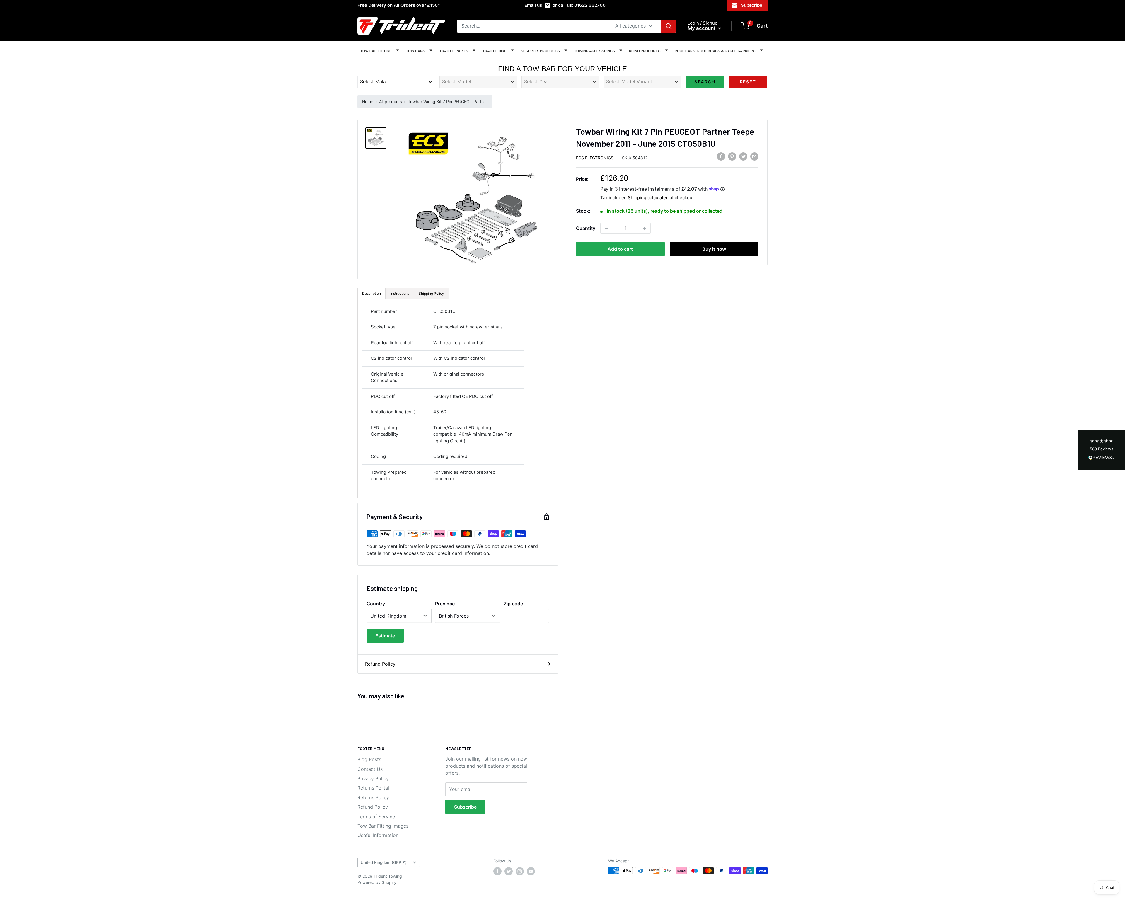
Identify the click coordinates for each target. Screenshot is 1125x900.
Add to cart (620, 249)
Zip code (513, 603)
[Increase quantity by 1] (644, 228)
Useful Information (377, 835)
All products (390, 101)
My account (702, 28)
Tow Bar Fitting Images (382, 826)
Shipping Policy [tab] (431, 293)
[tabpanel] (457, 398)
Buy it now (714, 249)
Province (445, 603)
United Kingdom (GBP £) (384, 862)
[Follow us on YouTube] (531, 871)
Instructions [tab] (399, 293)
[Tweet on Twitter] (743, 156)
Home (367, 101)
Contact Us (370, 769)
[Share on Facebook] (721, 156)
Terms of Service (376, 816)
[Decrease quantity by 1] (607, 228)
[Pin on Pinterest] (732, 156)
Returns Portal (373, 788)
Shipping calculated (648, 197)
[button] (1101, 450)
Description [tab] (371, 293)
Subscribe (751, 5)
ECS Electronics (594, 157)
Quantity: (586, 228)
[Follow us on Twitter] (508, 871)
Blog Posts (369, 759)
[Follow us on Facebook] (497, 871)
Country (376, 603)
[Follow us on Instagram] (520, 871)
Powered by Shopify (376, 882)
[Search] (668, 26)
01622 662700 (590, 5)
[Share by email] (754, 156)
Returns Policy (373, 797)
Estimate (385, 636)
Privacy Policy (373, 778)
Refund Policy (380, 664)
